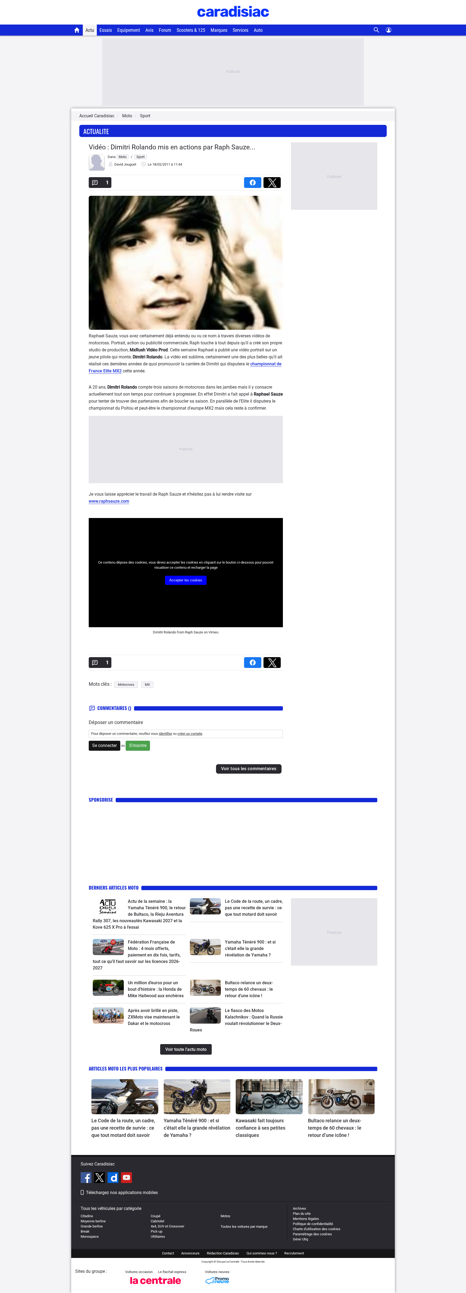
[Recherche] (377, 30)
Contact (168, 1253)
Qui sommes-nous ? (261, 1253)
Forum (165, 30)
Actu (89, 30)
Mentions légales (306, 1219)
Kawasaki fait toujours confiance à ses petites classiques (260, 1128)
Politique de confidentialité (313, 1224)
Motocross (126, 684)
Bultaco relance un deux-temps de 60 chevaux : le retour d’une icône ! (249, 989)
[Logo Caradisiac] (233, 22)
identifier (165, 734)
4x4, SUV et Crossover (167, 1226)
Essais (106, 30)
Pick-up (156, 1231)
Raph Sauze (194, 632)
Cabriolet (157, 1221)
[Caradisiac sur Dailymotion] (114, 1178)
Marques (219, 30)
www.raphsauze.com (109, 501)
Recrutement (294, 1253)
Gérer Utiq (300, 1239)
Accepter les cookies (185, 580)
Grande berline (92, 1226)
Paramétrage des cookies (312, 1234)
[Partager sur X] (273, 181)
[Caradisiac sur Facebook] (87, 1178)
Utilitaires (158, 1236)
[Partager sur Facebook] (253, 181)
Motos (225, 1216)
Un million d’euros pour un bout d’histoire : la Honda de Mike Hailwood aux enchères (156, 989)
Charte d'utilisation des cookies (316, 1229)
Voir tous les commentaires (248, 768)
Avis (149, 30)
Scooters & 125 (191, 30)
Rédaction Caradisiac (223, 1253)
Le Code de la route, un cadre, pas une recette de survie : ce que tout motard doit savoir (254, 908)
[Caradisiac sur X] (100, 1178)
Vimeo (213, 632)
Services (240, 30)
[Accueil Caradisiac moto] (77, 30)
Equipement (128, 30)
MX (147, 684)
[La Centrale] (156, 1286)
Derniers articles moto (114, 887)
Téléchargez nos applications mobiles (122, 1192)
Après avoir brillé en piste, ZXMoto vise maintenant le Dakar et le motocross (154, 1017)
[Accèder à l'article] (108, 906)
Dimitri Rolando (164, 632)
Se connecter (104, 745)
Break (85, 1231)
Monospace (90, 1236)
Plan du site (302, 1214)
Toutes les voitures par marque (244, 1227)
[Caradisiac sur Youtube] (126, 1178)
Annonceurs (190, 1253)
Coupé (155, 1216)
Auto (258, 30)
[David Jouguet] (97, 169)
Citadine (87, 1216)
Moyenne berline (93, 1221)
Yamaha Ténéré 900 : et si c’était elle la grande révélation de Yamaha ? (250, 948)
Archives (299, 1208)
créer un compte (189, 734)
